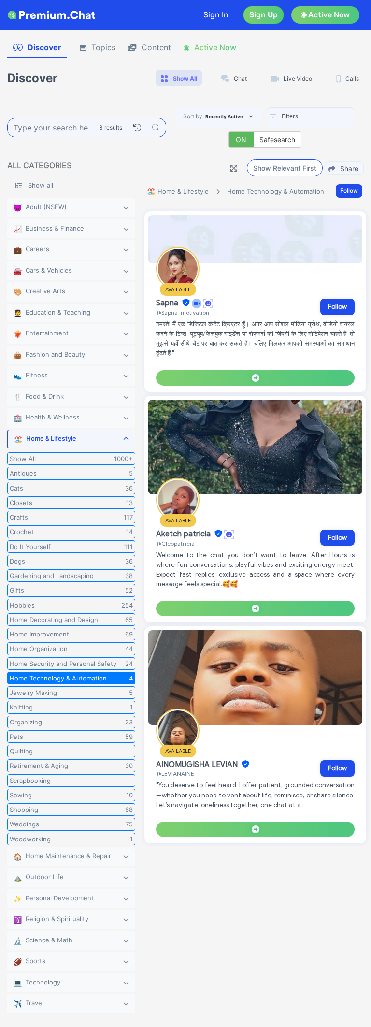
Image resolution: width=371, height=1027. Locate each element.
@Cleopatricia (175, 543)
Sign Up (263, 14)
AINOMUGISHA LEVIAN (198, 764)
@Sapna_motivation (182, 312)
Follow (349, 190)
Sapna (168, 303)
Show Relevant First (284, 168)
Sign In (215, 14)
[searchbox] (325, 116)
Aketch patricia (184, 534)
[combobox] (310, 117)
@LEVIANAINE (175, 773)
